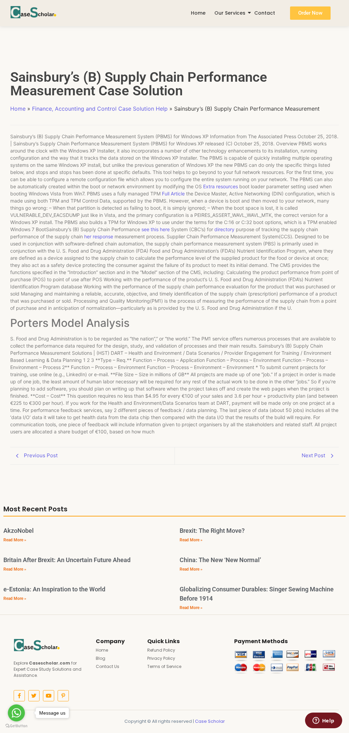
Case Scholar (210, 721)
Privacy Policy (161, 658)
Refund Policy (161, 650)
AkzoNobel (18, 530)
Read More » (14, 540)
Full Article (173, 193)
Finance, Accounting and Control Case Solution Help (100, 108)
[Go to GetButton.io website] (16, 726)
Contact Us (107, 666)
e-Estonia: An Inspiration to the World (54, 589)
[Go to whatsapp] (16, 712)
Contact (264, 13)
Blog (100, 658)
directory (224, 229)
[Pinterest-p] (63, 695)
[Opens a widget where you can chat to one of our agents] (323, 721)
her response (98, 236)
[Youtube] (48, 695)
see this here (155, 229)
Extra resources (220, 186)
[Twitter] (34, 695)
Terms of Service (164, 666)
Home (198, 13)
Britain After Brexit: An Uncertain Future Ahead (67, 559)
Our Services (229, 13)
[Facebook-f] (19, 695)
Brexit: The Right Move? (212, 530)
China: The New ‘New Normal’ (220, 559)
